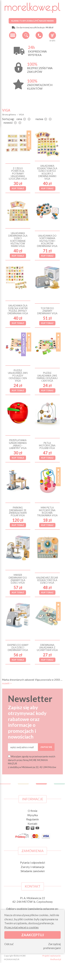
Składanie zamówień (33, 871)
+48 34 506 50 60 (39, 35)
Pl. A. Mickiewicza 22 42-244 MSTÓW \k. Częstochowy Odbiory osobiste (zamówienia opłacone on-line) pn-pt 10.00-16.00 (32, 906)
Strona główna (9, 114)
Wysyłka (32, 815)
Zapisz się (46, 747)
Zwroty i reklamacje (32, 867)
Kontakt (32, 823)
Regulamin (32, 819)
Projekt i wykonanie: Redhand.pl (51, 957)
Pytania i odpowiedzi (32, 862)
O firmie (32, 810)
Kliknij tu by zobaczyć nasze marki (32, 20)
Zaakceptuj (32, 935)
